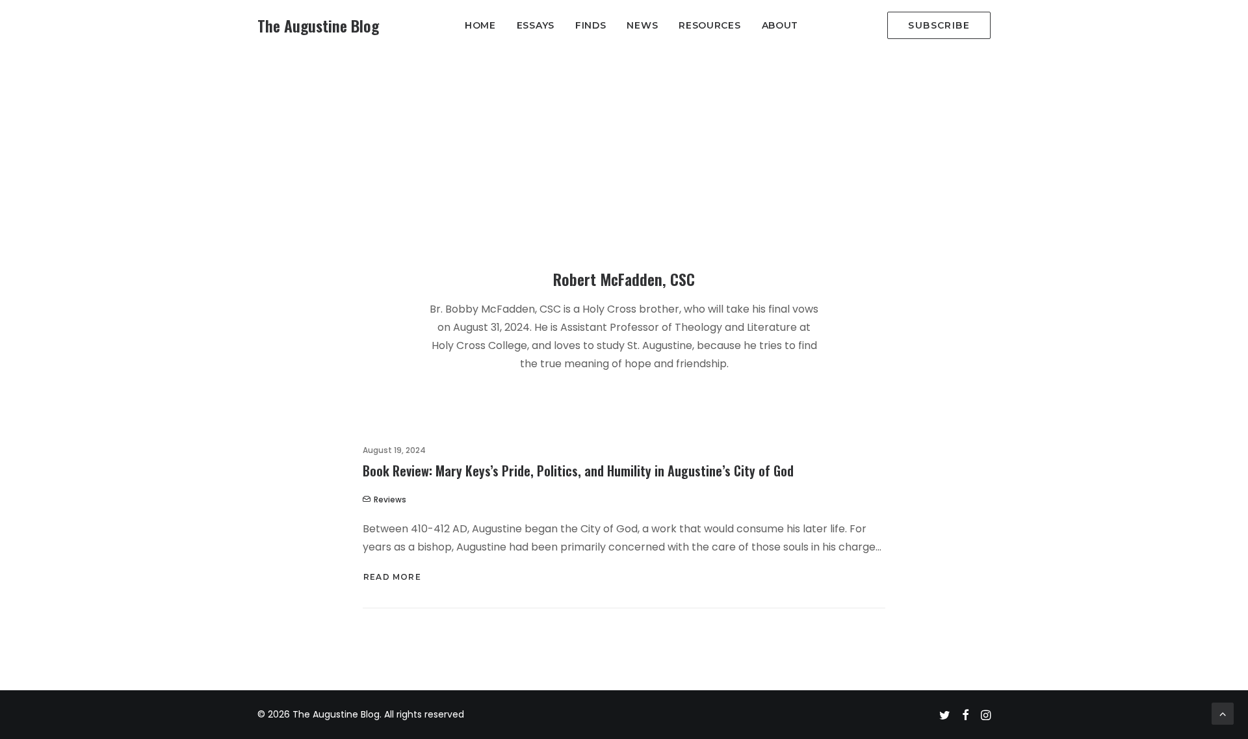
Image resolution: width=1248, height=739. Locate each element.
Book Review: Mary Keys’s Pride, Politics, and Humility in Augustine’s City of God (578, 470)
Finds (590, 25)
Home (480, 25)
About (780, 25)
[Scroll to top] (1223, 712)
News (642, 25)
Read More (392, 577)
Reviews (390, 499)
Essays (535, 25)
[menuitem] (480, 25)
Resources (709, 25)
